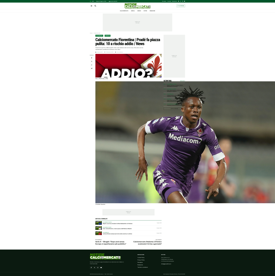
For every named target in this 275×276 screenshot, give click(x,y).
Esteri (145, 10)
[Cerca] (95, 5)
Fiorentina (107, 35)
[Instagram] (182, 1)
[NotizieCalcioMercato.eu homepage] (137, 6)
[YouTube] (184, 1)
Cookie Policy (141, 257)
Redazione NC (100, 52)
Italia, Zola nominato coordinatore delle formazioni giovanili (175, 101)
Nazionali (169, 99)
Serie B (139, 10)
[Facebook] (178, 1)
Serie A (133, 10)
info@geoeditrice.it (166, 264)
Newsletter (174, 1)
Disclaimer (140, 262)
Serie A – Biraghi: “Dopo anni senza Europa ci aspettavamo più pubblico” (110, 243)
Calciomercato (124, 10)
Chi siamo (164, 1)
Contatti (169, 1)
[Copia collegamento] (91, 68)
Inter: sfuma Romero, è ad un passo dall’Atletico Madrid (117, 228)
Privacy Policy (141, 260)
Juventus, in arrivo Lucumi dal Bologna (176, 105)
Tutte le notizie (174, 108)
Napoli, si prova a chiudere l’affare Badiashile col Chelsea (117, 223)
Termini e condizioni (143, 267)
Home (91, 33)
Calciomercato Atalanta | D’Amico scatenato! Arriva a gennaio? (147, 243)
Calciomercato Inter (107, 227)
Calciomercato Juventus (172, 104)
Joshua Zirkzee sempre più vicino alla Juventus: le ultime (117, 233)
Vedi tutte (182, 80)
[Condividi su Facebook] (91, 57)
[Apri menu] (91, 5)
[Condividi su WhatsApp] (91, 64)
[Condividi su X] (91, 61)
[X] (180, 1)
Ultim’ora (181, 5)
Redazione (152, 10)
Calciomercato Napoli (107, 222)
